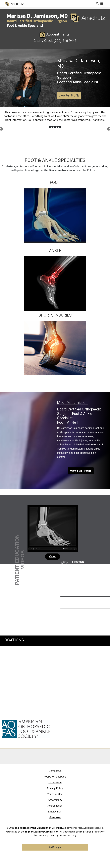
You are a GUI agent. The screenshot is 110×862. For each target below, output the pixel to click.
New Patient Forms (84, 581)
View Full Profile (69, 95)
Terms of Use (55, 794)
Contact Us (55, 771)
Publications (80, 600)
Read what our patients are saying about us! (88, 618)
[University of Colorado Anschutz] (14, 4)
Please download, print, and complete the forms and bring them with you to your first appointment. (89, 589)
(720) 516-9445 (65, 41)
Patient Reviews (82, 612)
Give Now (55, 817)
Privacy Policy (55, 788)
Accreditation (55, 805)
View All (52, 556)
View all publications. (82, 604)
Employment (55, 811)
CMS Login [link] (55, 847)
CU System (55, 782)
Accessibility (55, 800)
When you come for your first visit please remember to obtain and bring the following (89, 570)
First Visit (78, 561)
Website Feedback (55, 776)
